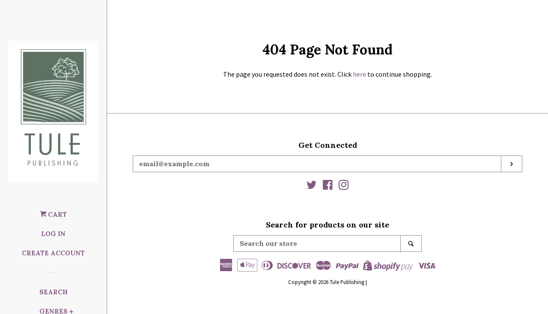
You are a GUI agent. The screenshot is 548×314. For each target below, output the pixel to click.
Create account (53, 253)
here (359, 74)
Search (53, 292)
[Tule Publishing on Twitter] (312, 186)
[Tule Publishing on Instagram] (344, 186)
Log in (53, 234)
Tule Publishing (347, 281)
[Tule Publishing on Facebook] (327, 186)
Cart (56, 214)
